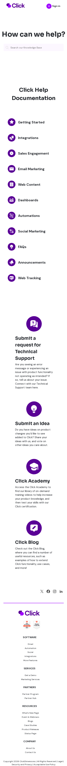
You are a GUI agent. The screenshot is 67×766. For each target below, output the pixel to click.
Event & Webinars (30, 717)
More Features (30, 660)
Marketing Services (30, 679)
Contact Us (30, 752)
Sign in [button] (56, 6)
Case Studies (30, 725)
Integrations (30, 656)
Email (30, 644)
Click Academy (32, 481)
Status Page (30, 733)
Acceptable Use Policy (44, 764)
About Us (30, 748)
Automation (30, 648)
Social (30, 652)
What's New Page (30, 713)
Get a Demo (30, 675)
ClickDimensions (28, 761)
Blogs (30, 721)
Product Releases (30, 729)
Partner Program (30, 694)
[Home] (15, 9)
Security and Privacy (22, 764)
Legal (60, 761)
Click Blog (27, 542)
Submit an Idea (32, 423)
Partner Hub (30, 698)
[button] (49, 6)
